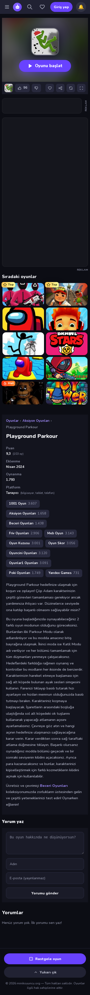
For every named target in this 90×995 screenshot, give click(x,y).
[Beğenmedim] (36, 88)
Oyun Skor (61, 543)
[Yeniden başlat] (70, 88)
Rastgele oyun (48, 959)
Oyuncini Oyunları (28, 553)
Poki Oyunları (24, 573)
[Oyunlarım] (42, 7)
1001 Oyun (23, 503)
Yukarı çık (48, 972)
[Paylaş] (60, 88)
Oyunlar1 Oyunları (28, 563)
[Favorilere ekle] (50, 88)
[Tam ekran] (81, 88)
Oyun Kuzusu (24, 543)
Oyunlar (12, 421)
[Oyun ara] (29, 7)
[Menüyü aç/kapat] (7, 7)
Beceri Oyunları (26, 523)
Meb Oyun (60, 533)
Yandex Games (63, 573)
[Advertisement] (42, 105)
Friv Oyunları (24, 533)
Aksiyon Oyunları (35, 421)
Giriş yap (61, 7)
